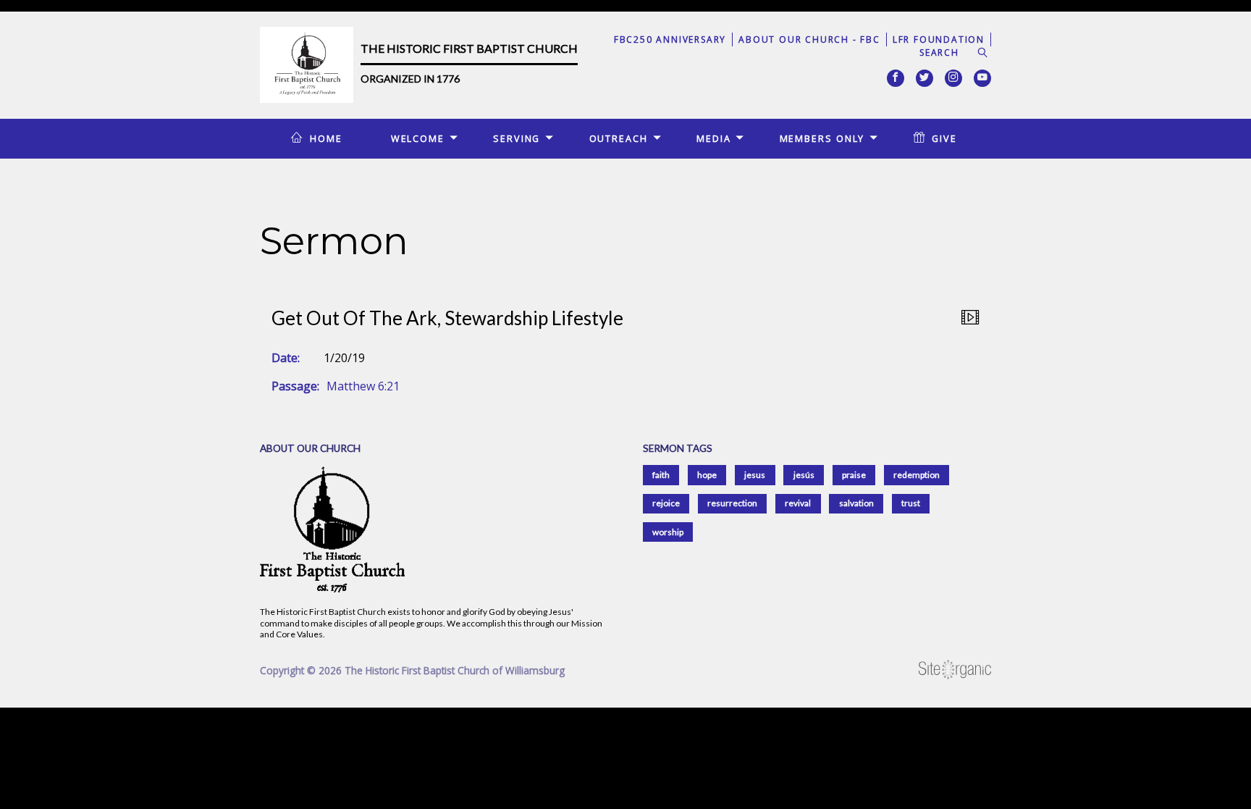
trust (910, 503)
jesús (803, 474)
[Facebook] (895, 78)
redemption (916, 474)
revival (798, 503)
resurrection (732, 503)
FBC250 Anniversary (670, 39)
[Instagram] (953, 78)
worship (667, 532)
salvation (856, 503)
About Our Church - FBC (809, 39)
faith (661, 474)
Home (326, 138)
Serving (516, 138)
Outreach (618, 138)
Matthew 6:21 (363, 386)
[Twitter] (924, 78)
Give (944, 138)
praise (854, 474)
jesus (754, 474)
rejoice (666, 503)
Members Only (822, 138)
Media (713, 138)
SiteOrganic (955, 670)
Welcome (418, 138)
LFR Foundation (939, 39)
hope (707, 474)
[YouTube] (982, 78)
